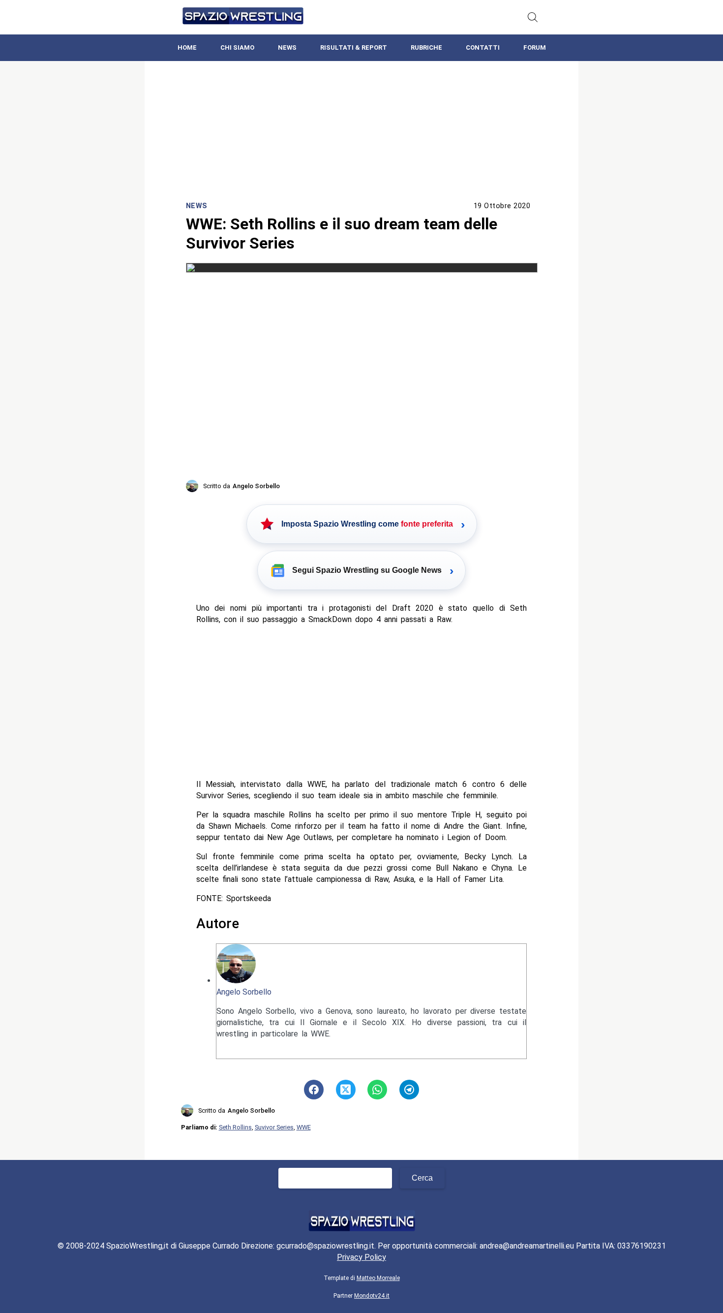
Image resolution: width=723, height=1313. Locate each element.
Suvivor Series (274, 1127)
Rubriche (426, 47)
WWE (304, 1127)
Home (187, 47)
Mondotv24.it (372, 1295)
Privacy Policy (361, 1257)
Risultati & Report (353, 47)
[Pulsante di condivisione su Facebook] (314, 1089)
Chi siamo (237, 47)
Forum (534, 47)
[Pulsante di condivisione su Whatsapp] (377, 1089)
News (287, 47)
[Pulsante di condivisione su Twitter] (346, 1089)
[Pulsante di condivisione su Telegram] (409, 1089)
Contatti (483, 47)
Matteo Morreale (378, 1278)
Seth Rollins (235, 1127)
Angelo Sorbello (243, 992)
